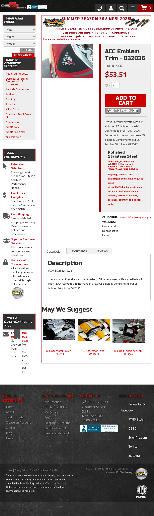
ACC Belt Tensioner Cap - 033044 (129, 352)
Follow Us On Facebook (133, 407)
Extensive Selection (17, 166)
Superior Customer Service (23, 241)
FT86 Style (136, 419)
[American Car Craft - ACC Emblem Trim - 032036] (67, 61)
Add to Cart (126, 100)
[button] (122, 9)
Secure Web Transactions (19, 262)
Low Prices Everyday (18, 195)
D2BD (132, 428)
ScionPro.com (137, 437)
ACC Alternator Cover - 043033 (94, 352)
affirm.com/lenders (55, 483)
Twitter (133, 446)
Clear (27, 50)
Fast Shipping (20, 214)
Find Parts (23, 55)
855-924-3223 (97, 401)
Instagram (135, 455)
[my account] (111, 8)
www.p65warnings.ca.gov (135, 217)
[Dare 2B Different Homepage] (13, 6)
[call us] (100, 8)
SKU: (108, 66)
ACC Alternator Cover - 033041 (59, 352)
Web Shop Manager (125, 472)
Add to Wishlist (122, 111)
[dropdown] (133, 8)
